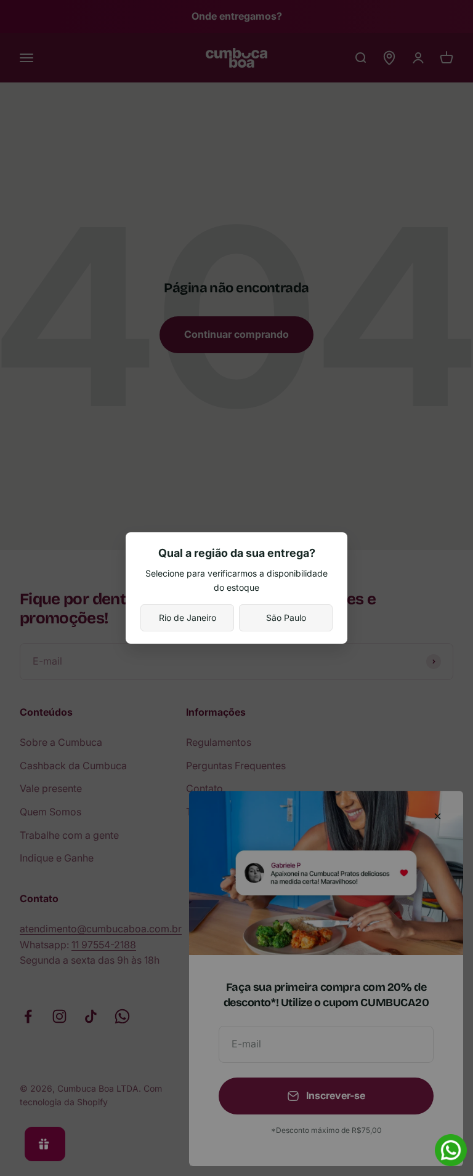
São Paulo (286, 617)
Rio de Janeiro (187, 617)
